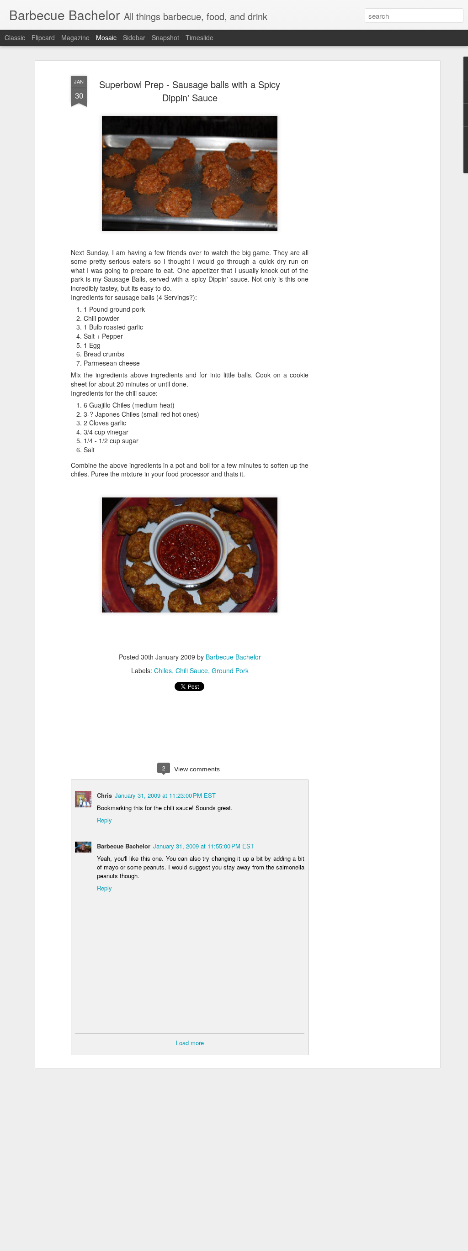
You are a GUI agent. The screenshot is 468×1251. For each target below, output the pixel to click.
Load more (190, 1042)
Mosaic (106, 37)
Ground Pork (230, 670)
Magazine (75, 37)
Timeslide (199, 37)
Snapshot (165, 37)
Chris (104, 795)
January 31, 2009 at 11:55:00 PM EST (203, 846)
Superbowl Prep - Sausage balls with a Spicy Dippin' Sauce (189, 91)
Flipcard (43, 37)
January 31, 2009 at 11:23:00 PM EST (165, 795)
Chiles (163, 670)
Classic (15, 37)
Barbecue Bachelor (233, 656)
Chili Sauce (192, 670)
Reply (104, 820)
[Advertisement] (358, 215)
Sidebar (134, 37)
